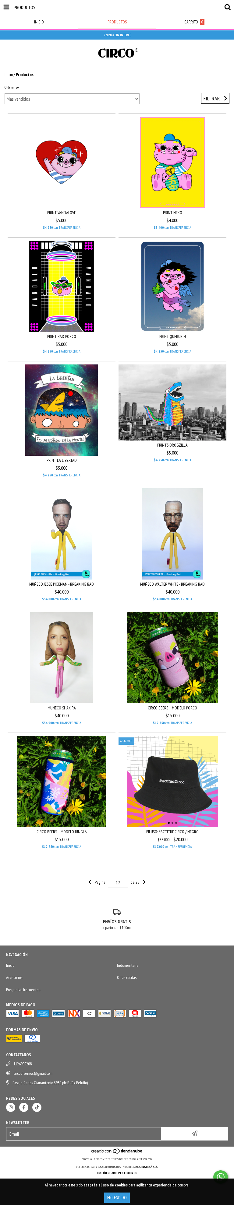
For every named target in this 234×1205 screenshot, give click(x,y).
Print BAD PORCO (61, 336)
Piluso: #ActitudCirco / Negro (172, 831)
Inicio (9, 74)
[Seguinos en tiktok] (36, 1107)
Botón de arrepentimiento (117, 1173)
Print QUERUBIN (172, 336)
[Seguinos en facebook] (23, 1107)
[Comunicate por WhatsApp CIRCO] (220, 1177)
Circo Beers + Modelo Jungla (62, 831)
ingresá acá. (149, 1167)
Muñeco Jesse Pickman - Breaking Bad (61, 584)
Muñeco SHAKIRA (62, 708)
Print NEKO (172, 212)
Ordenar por (12, 87)
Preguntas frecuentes (23, 989)
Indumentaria (127, 965)
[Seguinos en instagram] (10, 1107)
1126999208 (22, 1064)
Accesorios (14, 977)
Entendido (117, 1197)
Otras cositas (126, 977)
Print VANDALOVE (61, 212)
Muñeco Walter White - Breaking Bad (172, 584)
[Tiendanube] (117, 1153)
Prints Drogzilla (172, 445)
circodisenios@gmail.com (32, 1073)
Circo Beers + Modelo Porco (172, 708)
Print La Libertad (62, 460)
